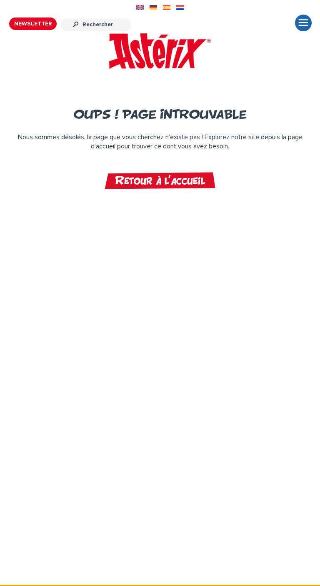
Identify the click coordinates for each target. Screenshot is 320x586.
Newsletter (33, 24)
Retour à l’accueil (160, 180)
